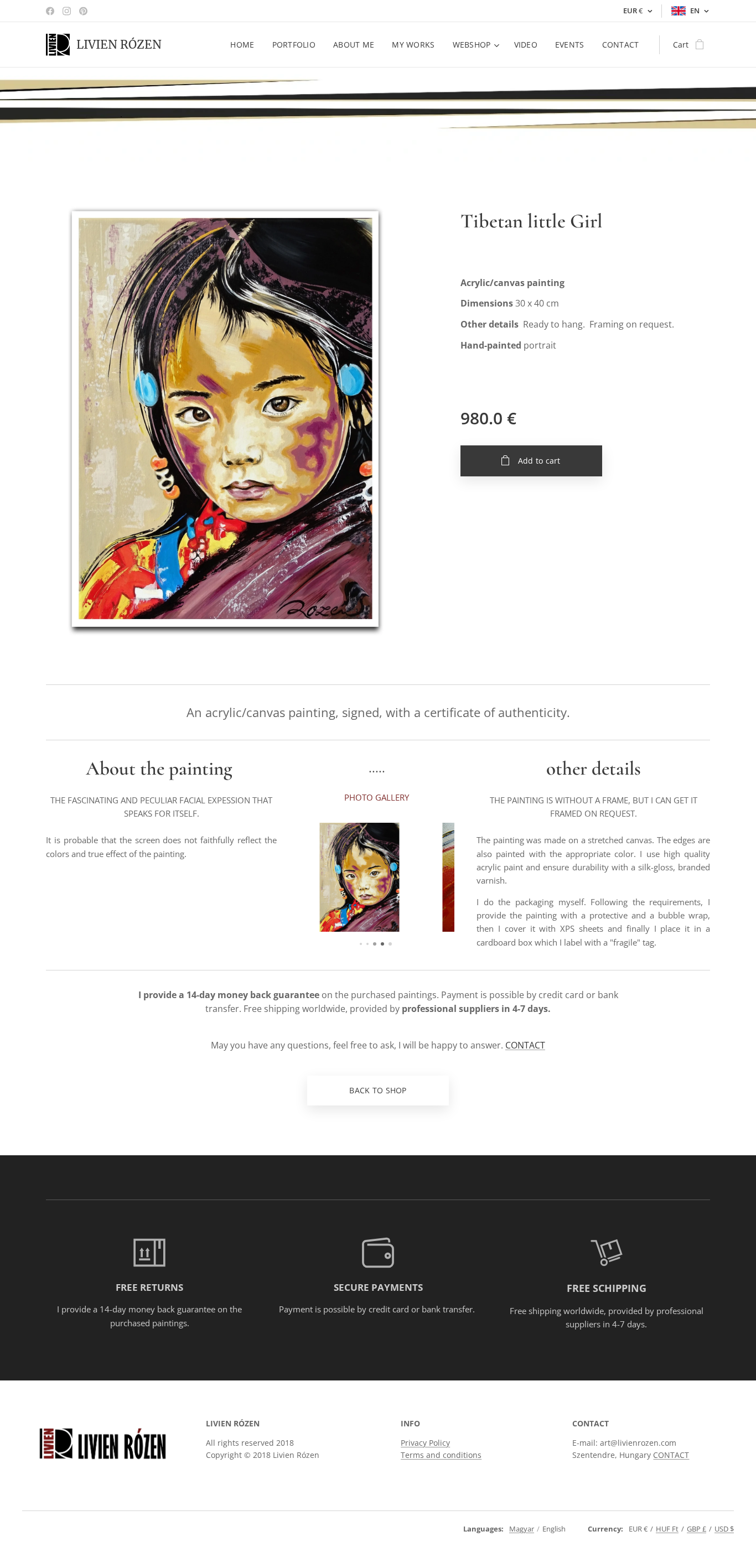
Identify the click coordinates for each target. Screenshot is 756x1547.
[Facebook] (50, 11)
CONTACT (525, 1045)
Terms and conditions (441, 1455)
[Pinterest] (83, 11)
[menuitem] (245, 45)
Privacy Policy (425, 1442)
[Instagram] (67, 11)
